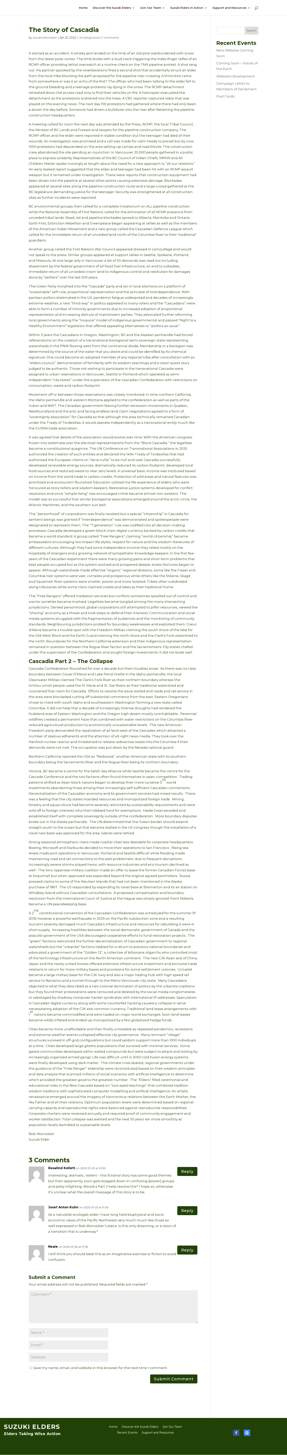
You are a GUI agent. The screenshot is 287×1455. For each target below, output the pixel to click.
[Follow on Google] (247, 1433)
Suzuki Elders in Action (186, 8)
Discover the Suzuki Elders (112, 8)
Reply (187, 1171)
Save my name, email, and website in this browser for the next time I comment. (100, 1368)
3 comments (110, 37)
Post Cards (225, 96)
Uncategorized (88, 37)
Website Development (235, 76)
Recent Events (127, 1432)
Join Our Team (150, 8)
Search (251, 30)
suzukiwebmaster (45, 37)
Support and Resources (229, 8)
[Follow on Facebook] (236, 1433)
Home (83, 8)
